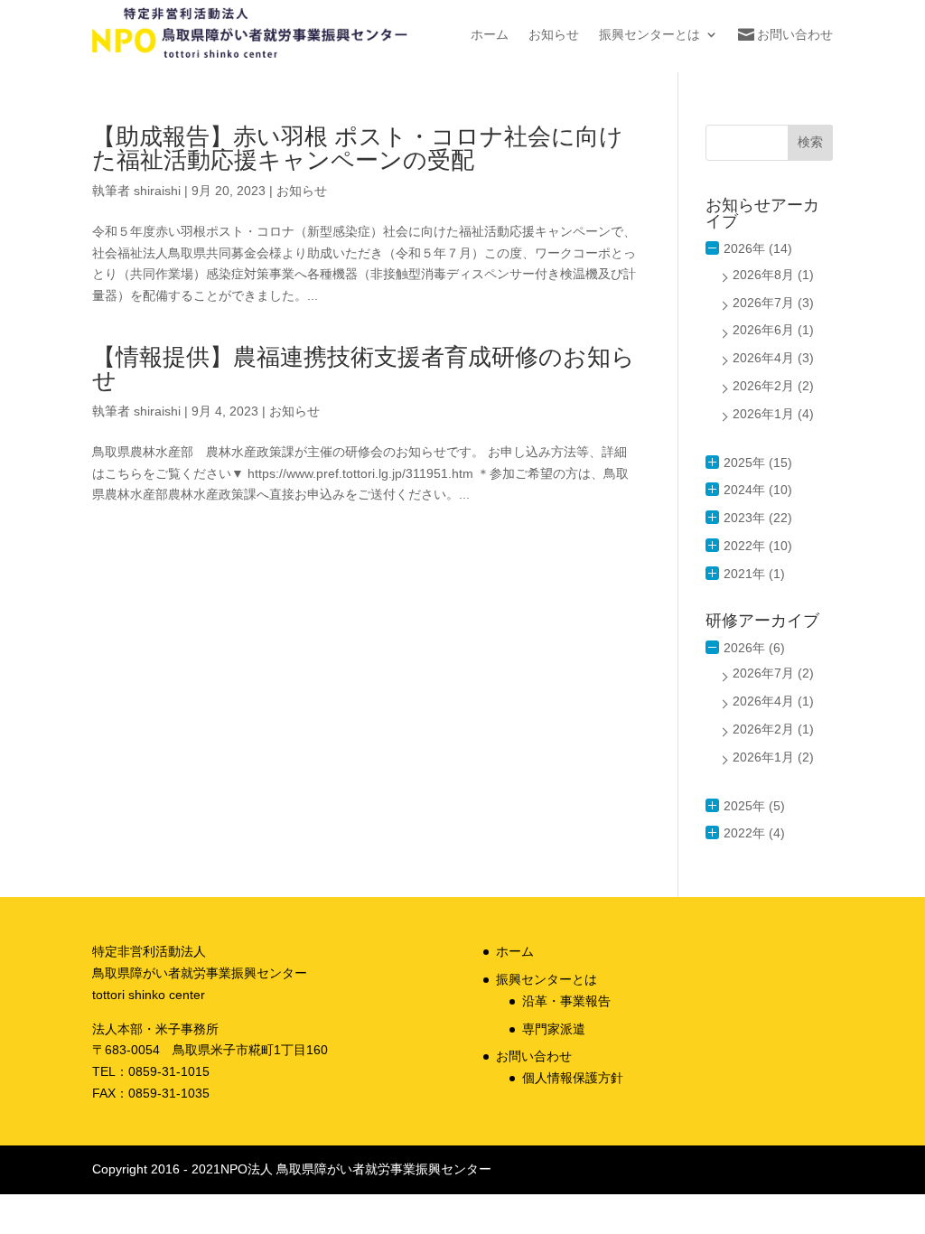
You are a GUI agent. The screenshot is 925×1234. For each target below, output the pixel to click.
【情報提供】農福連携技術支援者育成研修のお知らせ (363, 368)
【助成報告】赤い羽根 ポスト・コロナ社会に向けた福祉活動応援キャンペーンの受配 (357, 148)
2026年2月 (763, 386)
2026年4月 (763, 358)
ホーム (490, 34)
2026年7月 (763, 302)
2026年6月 (763, 330)
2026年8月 (763, 274)
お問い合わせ (795, 34)
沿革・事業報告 (566, 1001)
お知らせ (553, 34)
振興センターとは (649, 34)
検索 (810, 142)
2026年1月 (763, 414)
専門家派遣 (553, 1029)
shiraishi (157, 190)
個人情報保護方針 (572, 1077)
